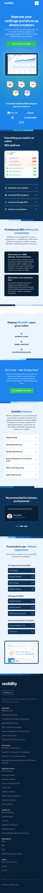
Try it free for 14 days (21, 44)
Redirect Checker (15, 589)
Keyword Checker (15, 577)
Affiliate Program (8, 829)
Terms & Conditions (9, 862)
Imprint (4, 870)
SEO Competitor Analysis (12, 727)
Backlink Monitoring (9, 723)
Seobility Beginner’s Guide (12, 854)
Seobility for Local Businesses (13, 756)
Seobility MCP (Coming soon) (13, 740)
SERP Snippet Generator (17, 613)
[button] (17, 526)
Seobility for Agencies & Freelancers (16, 752)
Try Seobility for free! (21, 390)
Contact (5, 821)
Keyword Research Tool (17, 625)
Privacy (4, 866)
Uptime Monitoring (9, 735)
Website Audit (7, 711)
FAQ (3, 850)
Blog (3, 841)
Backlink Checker (15, 601)
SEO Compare (14, 583)
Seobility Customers (10, 825)
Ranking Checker (15, 607)
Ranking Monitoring (9, 715)
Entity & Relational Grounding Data (15, 833)
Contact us (7, 692)
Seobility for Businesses (11, 748)
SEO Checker (13, 570)
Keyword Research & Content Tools (15, 731)
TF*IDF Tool (13, 632)
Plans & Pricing (7, 812)
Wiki (3, 845)
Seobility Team (7, 816)
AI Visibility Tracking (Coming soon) (15, 719)
